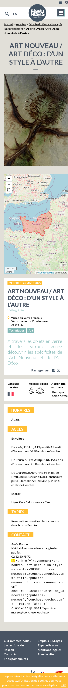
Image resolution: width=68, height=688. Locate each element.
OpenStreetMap (46, 272)
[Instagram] (66, 2)
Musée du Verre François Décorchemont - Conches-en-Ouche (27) (29, 321)
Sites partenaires (16, 658)
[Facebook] (60, 2)
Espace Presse (48, 645)
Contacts (10, 654)
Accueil (8, 24)
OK (63, 685)
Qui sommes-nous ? (17, 640)
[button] (9, 179)
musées (21, 24)
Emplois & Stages (50, 640)
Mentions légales (50, 649)
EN (15, 14)
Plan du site (46, 654)
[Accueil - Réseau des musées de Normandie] (37, 14)
